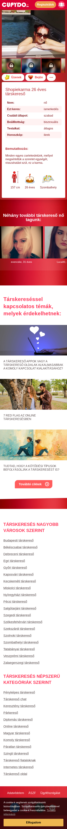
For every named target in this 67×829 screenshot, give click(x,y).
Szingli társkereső (16, 753)
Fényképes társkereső (19, 692)
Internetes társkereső (18, 767)
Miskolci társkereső (17, 588)
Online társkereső (16, 726)
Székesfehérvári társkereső (22, 622)
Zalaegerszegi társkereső (21, 662)
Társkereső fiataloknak (19, 760)
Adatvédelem (15, 793)
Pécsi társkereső (15, 601)
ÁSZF (32, 793)
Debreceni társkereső (18, 554)
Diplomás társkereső (18, 719)
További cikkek (30, 484)
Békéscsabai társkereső (20, 547)
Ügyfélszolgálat (50, 793)
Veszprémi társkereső (18, 656)
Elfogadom (33, 822)
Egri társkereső (14, 560)
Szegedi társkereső (17, 615)
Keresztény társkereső (19, 706)
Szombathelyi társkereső (21, 642)
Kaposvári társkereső (18, 574)
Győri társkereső (15, 567)
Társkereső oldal (15, 774)
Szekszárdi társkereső (19, 628)
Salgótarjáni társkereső (19, 608)
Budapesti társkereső (18, 540)
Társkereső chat (14, 699)
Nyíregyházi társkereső (19, 594)
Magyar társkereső (16, 733)
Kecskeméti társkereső (19, 581)
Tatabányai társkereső (19, 649)
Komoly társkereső (16, 740)
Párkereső (10, 712)
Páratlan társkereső (17, 746)
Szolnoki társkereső (17, 635)
